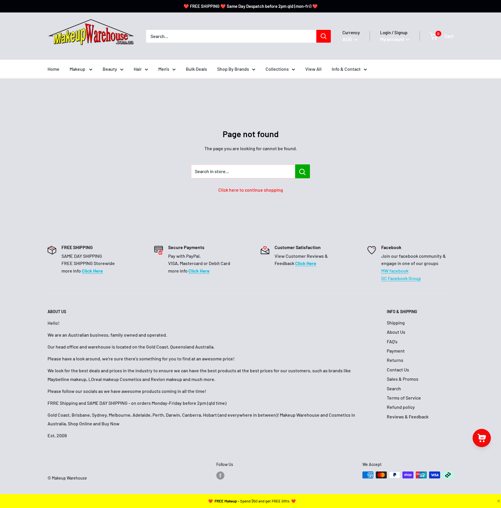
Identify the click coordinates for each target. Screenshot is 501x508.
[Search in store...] (302, 171)
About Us (396, 332)
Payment (396, 350)
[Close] (498, 501)
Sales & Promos (402, 379)
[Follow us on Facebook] (220, 475)
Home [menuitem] (53, 69)
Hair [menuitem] (138, 69)
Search (394, 388)
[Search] (323, 36)
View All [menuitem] (313, 69)
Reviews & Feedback (408, 416)
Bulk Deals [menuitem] (196, 69)
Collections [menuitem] (277, 69)
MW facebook (395, 270)
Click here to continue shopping (250, 190)
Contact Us (398, 369)
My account (392, 39)
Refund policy (401, 407)
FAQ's (392, 341)
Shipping (396, 322)
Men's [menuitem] (163, 69)
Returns (395, 360)
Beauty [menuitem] (110, 69)
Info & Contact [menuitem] (346, 69)
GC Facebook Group (401, 278)
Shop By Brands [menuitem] (233, 69)
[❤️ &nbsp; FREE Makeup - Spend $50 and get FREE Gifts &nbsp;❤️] (252, 501)
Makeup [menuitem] (78, 69)
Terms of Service (404, 397)
